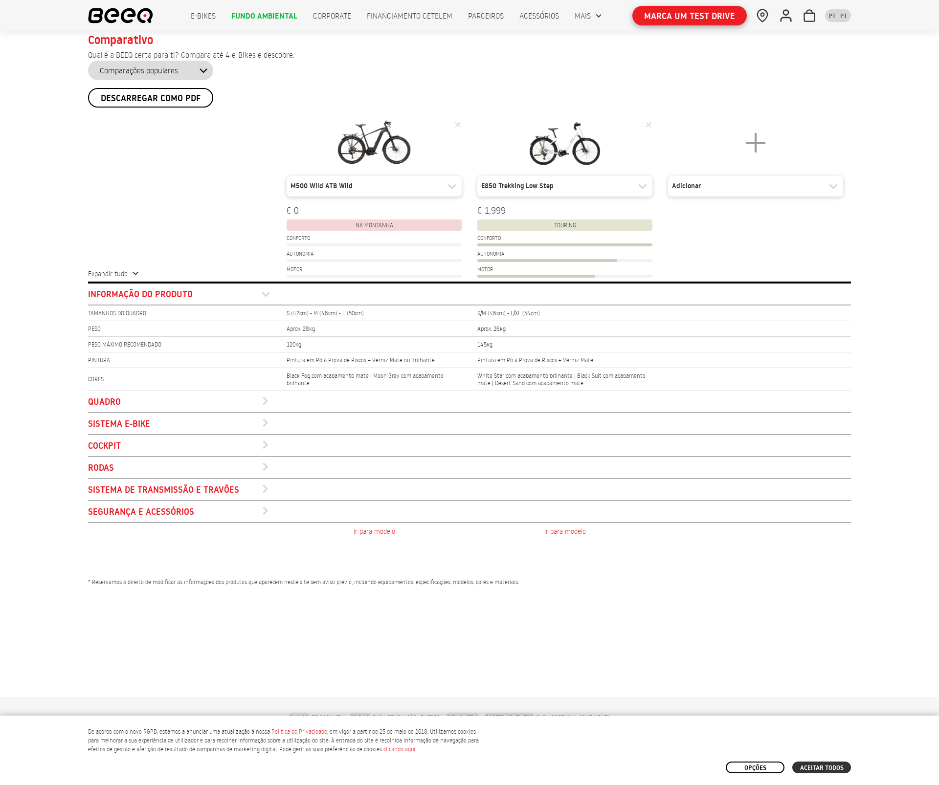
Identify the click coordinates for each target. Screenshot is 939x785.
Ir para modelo (374, 531)
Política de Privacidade (299, 731)
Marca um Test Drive (689, 16)
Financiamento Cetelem (409, 16)
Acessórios (539, 16)
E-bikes (203, 16)
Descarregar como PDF (151, 98)
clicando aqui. (399, 749)
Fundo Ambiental (264, 15)
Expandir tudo (108, 273)
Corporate (332, 16)
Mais (583, 16)
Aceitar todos (822, 767)
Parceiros (486, 16)
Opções (755, 767)
